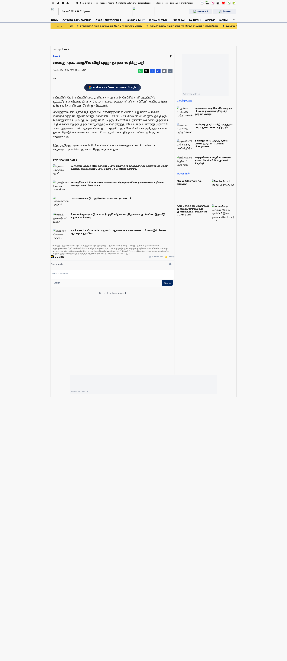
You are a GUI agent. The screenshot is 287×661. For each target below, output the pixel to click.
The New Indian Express (87, 3)
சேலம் (56, 56)
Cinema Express (145, 3)
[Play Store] (234, 3)
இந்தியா (210, 19)
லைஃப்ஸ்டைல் (158, 19)
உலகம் (223, 19)
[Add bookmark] (171, 56)
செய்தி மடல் (203, 11)
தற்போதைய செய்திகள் (76, 19)
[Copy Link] (170, 71)
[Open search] (58, 3)
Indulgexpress (161, 3)
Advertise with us (191, 94)
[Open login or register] (67, 3)
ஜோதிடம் (179, 19)
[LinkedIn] (158, 71)
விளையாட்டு (135, 19)
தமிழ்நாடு (195, 19)
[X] (218, 3)
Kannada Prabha (107, 3)
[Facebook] (202, 3)
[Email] (164, 71)
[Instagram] (213, 3)
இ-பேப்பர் (227, 11)
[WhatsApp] (229, 3)
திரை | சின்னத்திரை (108, 19)
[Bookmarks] (62, 3)
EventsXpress (187, 3)
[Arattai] (207, 2)
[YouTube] (223, 3)
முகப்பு (54, 19)
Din (54, 78)
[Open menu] (53, 3)
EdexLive (174, 3)
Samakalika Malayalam (126, 3)
